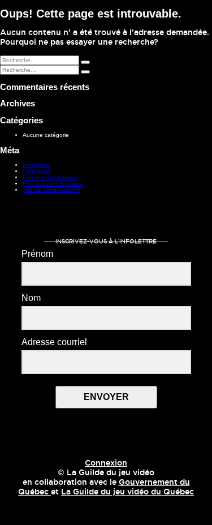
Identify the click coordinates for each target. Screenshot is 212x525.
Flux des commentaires (53, 183)
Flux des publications (50, 177)
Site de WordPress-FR (51, 190)
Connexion (37, 171)
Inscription (36, 165)
